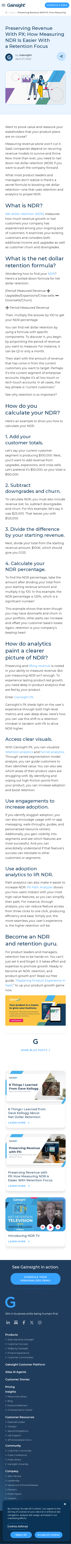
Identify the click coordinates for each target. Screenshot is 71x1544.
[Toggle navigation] (3, 5)
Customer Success (18, 1344)
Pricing (10, 1386)
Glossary (12, 1426)
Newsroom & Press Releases (23, 1485)
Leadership (14, 1480)
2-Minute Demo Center (20, 1410)
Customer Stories (17, 1379)
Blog (12, 12)
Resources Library (17, 1396)
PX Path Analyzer (40, 887)
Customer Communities (20, 1357)
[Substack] (15, 1322)
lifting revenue (39, 666)
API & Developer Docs (19, 1440)
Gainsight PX (23, 697)
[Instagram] (39, 1322)
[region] (36, 1520)
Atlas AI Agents (15, 1372)
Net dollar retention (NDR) (24, 214)
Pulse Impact (14, 1493)
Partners (12, 1489)
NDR (51, 274)
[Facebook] (23, 1322)
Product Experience (18, 1353)
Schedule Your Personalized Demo (35, 1279)
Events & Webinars (17, 1405)
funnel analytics (52, 752)
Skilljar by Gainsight (18, 1348)
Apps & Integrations (18, 1431)
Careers (12, 1498)
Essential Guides (16, 1422)
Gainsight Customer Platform (25, 1364)
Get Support (14, 1435)
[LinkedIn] (8, 1322)
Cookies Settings (18, 1526)
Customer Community (19, 1450)
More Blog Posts (34, 1050)
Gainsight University (18, 1464)
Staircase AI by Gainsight (21, 1339)
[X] (31, 1322)
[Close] (65, 1504)
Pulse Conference (17, 1455)
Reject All (21, 1534)
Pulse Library (14, 1459)
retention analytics (19, 752)
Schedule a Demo (57, 5)
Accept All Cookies (48, 1534)
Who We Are (14, 1476)
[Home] (6, 12)
